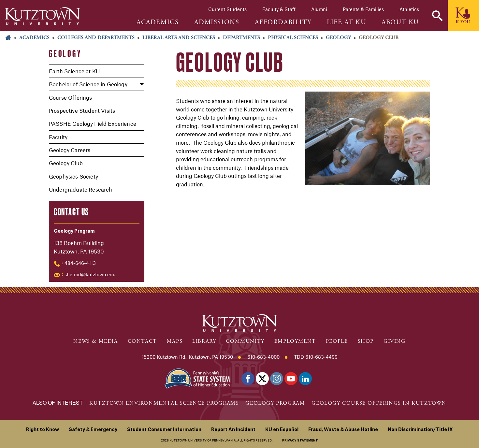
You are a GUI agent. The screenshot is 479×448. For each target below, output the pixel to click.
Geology (338, 37)
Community (245, 341)
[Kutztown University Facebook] (247, 378)
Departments (241, 37)
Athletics (409, 9)
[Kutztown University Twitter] (262, 378)
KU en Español (281, 429)
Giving (395, 341)
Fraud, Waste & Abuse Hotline (343, 429)
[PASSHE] (197, 378)
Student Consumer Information (164, 429)
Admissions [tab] (216, 22)
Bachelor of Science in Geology (88, 84)
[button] (437, 15)
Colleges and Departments (96, 37)
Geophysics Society (73, 176)
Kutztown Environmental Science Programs (164, 403)
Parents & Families (363, 9)
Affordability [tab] (283, 22)
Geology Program (275, 403)
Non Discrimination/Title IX (420, 429)
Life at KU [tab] (346, 22)
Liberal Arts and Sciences (178, 37)
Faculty (58, 137)
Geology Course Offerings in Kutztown (379, 403)
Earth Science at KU (74, 71)
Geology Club (66, 163)
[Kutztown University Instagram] (276, 378)
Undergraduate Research (80, 189)
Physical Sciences (293, 37)
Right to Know (42, 429)
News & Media (95, 341)
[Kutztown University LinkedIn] (305, 378)
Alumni (319, 9)
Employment (295, 341)
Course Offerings (70, 97)
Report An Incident (233, 429)
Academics (34, 37)
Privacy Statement (300, 440)
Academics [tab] (158, 22)
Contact (142, 341)
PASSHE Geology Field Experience (92, 123)
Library (204, 341)
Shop (366, 341)
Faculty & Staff (279, 9)
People (337, 341)
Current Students (227, 9)
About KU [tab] (400, 22)
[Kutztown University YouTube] (291, 378)
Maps (174, 341)
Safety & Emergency (93, 429)
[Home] (42, 16)
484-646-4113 (80, 263)
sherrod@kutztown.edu (90, 274)
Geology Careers (69, 150)
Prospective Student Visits (82, 110)
